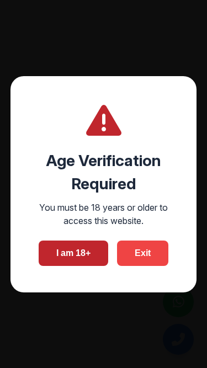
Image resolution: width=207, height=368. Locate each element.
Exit (143, 253)
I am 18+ (73, 253)
